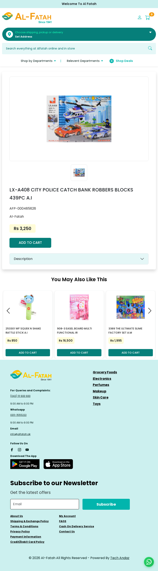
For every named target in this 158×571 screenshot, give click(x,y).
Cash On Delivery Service (76, 526)
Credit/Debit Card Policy (27, 542)
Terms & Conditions (24, 526)
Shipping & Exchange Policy (29, 521)
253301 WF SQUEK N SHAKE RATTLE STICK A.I (23, 331)
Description (23, 258)
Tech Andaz (119, 558)
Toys (97, 404)
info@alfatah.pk (20, 434)
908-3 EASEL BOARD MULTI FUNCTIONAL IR (74, 331)
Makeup (99, 391)
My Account (67, 516)
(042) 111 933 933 (20, 396)
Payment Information (25, 536)
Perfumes (101, 385)
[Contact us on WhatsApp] (149, 562)
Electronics (102, 378)
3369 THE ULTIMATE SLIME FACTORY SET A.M (125, 331)
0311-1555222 (18, 415)
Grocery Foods (105, 372)
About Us (16, 516)
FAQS (62, 521)
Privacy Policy (20, 531)
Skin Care (100, 397)
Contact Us (67, 531)
